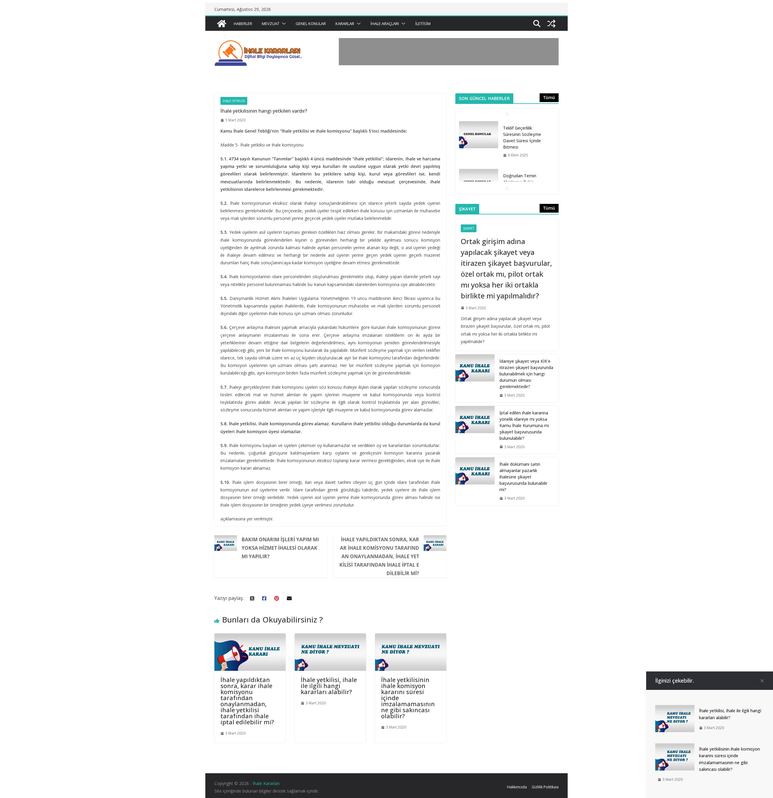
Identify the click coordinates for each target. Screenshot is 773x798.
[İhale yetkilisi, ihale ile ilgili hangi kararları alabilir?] (330, 637)
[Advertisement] (449, 51)
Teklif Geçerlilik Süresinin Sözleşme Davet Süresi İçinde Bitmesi (522, 137)
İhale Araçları (384, 23)
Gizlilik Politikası (545, 787)
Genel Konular (311, 23)
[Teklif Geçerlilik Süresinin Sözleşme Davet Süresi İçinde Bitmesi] (478, 134)
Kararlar (344, 23)
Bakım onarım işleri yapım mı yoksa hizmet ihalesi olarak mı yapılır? (280, 548)
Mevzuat (270, 23)
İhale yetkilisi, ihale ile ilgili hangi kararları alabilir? (329, 686)
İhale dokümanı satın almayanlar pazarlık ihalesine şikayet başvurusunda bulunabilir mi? (523, 476)
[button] (282, 23)
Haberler (243, 23)
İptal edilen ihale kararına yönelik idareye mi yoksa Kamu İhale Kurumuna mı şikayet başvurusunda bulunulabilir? (524, 425)
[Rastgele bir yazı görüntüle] (551, 23)
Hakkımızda (517, 787)
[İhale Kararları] (221, 23)
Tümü (549, 97)
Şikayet (468, 228)
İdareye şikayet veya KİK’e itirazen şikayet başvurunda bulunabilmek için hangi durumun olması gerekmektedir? (526, 373)
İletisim (423, 23)
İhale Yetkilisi (234, 101)
